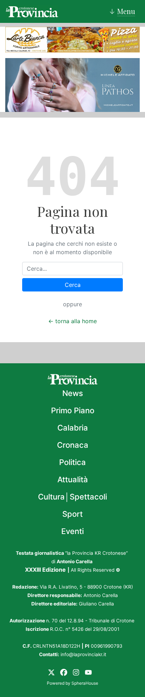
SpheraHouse (84, 683)
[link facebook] (63, 672)
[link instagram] (76, 672)
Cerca (73, 284)
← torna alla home (72, 321)
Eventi (72, 531)
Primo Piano (72, 410)
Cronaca (72, 445)
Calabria (72, 427)
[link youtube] (88, 672)
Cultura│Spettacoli (72, 496)
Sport (72, 514)
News (72, 393)
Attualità (72, 479)
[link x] (51, 672)
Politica (72, 462)
